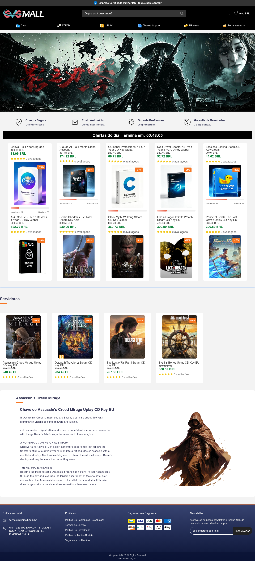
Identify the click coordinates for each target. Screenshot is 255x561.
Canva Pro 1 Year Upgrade (27, 147)
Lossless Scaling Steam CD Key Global (223, 148)
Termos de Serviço (75, 525)
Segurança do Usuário (77, 540)
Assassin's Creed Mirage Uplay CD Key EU (22, 363)
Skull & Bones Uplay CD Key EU (179, 362)
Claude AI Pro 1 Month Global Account (78, 148)
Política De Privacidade (77, 530)
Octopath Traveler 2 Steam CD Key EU (73, 363)
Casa (24, 25)
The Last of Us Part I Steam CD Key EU (126, 363)
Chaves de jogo (151, 25)
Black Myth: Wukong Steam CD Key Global (125, 218)
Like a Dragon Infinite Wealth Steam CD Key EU (175, 218)
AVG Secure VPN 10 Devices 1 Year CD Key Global (29, 218)
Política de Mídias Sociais (79, 535)
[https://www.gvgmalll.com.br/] (24, 13)
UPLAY (108, 25)
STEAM (66, 25)
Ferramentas (235, 25)
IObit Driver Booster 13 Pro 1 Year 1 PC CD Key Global (174, 148)
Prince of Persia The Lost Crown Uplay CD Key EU (221, 218)
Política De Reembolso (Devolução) (84, 520)
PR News (194, 25)
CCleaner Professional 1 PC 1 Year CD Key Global (127, 148)
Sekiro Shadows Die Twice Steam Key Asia (76, 218)
